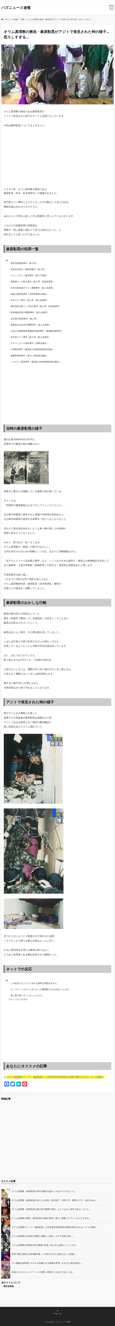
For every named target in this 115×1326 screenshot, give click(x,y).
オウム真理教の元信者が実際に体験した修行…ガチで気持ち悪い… (43, 1236)
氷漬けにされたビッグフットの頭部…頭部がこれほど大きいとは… (43, 1272)
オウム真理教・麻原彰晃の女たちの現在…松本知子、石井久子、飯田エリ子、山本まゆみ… (54, 1200)
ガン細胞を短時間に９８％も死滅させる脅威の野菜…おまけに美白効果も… (47, 1263)
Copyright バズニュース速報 (57, 1322)
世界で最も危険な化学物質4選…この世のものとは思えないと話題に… (44, 1254)
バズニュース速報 (16, 7)
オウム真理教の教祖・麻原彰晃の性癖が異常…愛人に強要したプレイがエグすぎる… (51, 1218)
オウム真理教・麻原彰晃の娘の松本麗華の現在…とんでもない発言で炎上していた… (51, 1209)
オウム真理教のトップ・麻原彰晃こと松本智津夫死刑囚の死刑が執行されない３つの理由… (56, 1077)
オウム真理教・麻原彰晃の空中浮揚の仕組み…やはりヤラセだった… (44, 1191)
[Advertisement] (57, 163)
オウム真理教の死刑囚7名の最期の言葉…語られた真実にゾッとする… (44, 1245)
